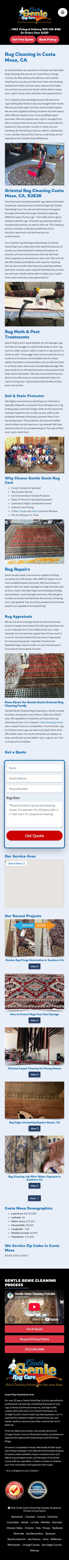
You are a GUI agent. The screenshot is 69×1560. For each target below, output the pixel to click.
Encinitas (52, 1516)
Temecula (50, 1533)
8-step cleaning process (50, 722)
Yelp (34, 511)
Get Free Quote (22, 39)
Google (23, 511)
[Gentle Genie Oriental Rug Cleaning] (34, 15)
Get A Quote (34, 1329)
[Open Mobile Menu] (62, 12)
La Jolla (34, 1522)
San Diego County (52, 1544)
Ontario (29, 1527)
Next (33, 1198)
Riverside (19, 1533)
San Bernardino (34, 1533)
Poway (46, 1527)
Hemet (24, 1522)
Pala (38, 1527)
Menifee (45, 1522)
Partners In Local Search (34, 1511)
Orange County (31, 1544)
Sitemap (34, 1550)
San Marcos (34, 1539)
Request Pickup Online (34, 1339)
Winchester (14, 1544)
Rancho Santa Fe (17, 1539)
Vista (45, 1539)
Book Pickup (48, 39)
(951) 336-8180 (34, 1349)
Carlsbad (30, 1516)
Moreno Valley (15, 1527)
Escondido (13, 1522)
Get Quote (34, 835)
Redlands (57, 1527)
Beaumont (17, 1516)
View (33, 966)
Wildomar (56, 1539)
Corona (41, 1516)
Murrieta (57, 1522)
